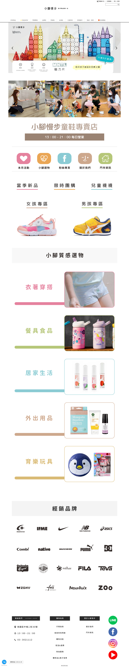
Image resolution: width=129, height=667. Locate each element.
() (101, 1)
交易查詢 (109, 1)
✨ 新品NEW (24, 20)
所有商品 (13, 20)
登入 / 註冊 (117, 1)
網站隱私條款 (64, 665)
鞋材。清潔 (90, 20)
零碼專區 (35, 20)
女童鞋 (61, 20)
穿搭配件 (79, 20)
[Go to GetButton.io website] (4, 665)
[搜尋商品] (118, 4)
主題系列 (70, 20)
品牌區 (44, 20)
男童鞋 (53, 20)
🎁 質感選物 (101, 20)
